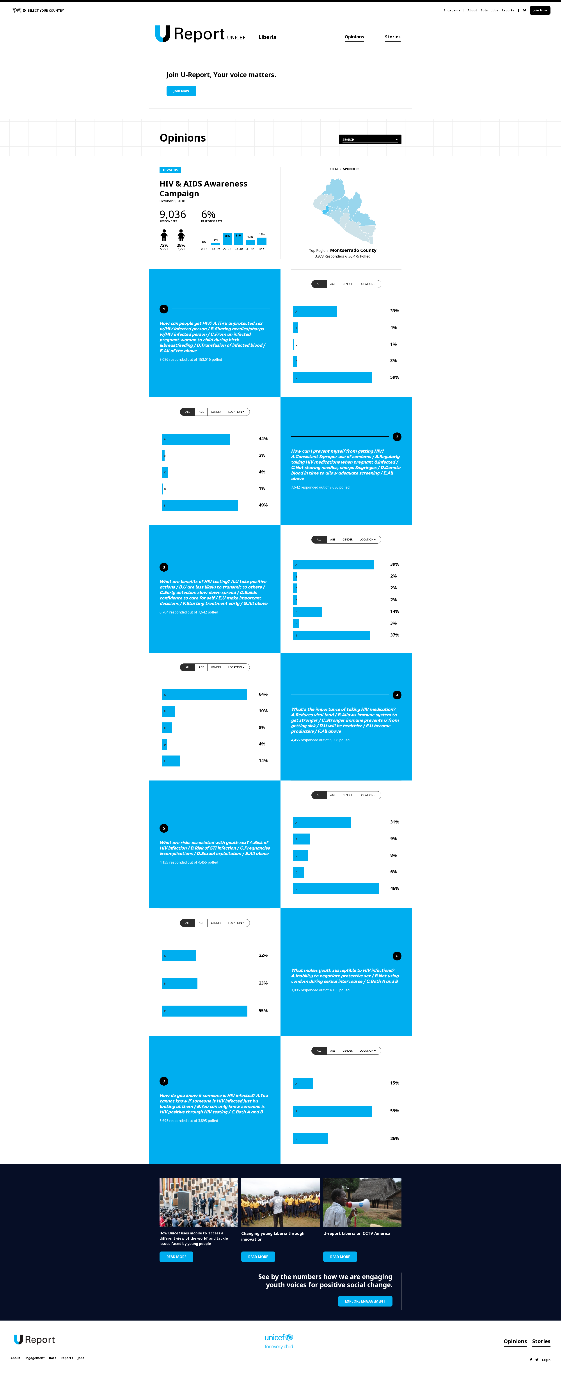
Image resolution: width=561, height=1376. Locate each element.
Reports (508, 10)
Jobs (494, 10)
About (472, 10)
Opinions (354, 37)
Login (546, 1360)
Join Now (540, 10)
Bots (484, 10)
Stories (393, 37)
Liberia (267, 37)
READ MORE (176, 1256)
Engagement (454, 10)
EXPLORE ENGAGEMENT (365, 1301)
